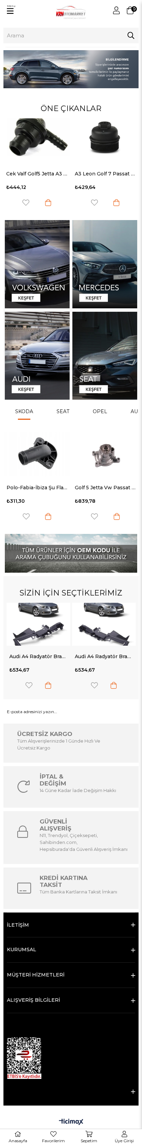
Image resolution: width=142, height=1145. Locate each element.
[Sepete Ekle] (48, 202)
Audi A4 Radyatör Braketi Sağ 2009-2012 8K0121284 (38, 656)
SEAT (63, 411)
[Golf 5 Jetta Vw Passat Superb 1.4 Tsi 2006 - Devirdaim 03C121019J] (105, 454)
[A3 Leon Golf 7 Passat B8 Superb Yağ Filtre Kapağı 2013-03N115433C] (105, 140)
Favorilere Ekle (25, 202)
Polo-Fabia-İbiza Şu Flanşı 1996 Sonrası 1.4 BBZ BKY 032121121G (37, 487)
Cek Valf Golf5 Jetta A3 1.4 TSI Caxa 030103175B (37, 174)
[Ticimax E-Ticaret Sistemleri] (71, 1122)
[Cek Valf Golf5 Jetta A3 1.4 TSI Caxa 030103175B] (36, 140)
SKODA (24, 411)
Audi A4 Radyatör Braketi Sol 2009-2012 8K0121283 (104, 656)
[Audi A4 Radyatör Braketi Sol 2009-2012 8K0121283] (104, 624)
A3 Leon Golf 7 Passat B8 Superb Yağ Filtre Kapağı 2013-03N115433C (105, 174)
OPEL (100, 411)
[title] (37, 264)
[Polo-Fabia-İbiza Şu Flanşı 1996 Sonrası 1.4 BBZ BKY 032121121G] (37, 454)
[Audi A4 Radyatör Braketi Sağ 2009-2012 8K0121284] (38, 624)
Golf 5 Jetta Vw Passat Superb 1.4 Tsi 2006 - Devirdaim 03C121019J (105, 487)
